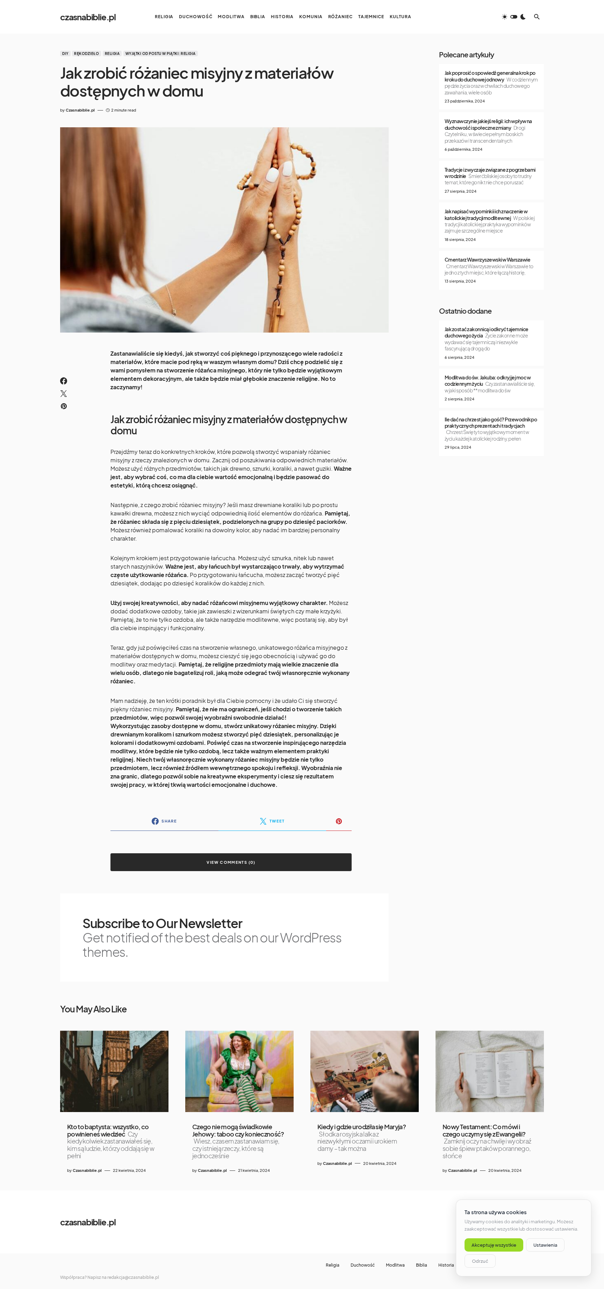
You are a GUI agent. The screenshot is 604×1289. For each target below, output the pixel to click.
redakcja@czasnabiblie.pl (133, 1277)
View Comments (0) (231, 862)
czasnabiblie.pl (88, 17)
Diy (65, 53)
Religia (112, 53)
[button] (514, 17)
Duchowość (363, 1265)
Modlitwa (395, 1265)
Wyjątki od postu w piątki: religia (160, 53)
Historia (446, 1265)
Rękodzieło (86, 53)
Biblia (421, 1265)
